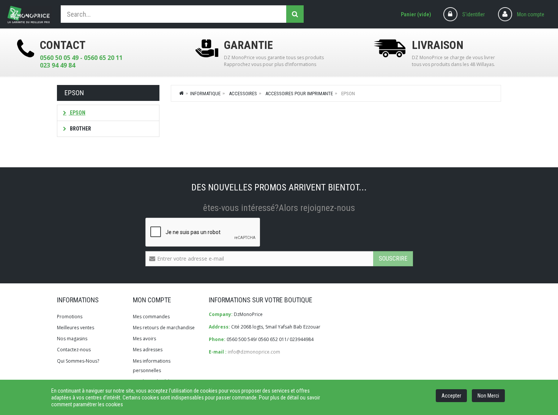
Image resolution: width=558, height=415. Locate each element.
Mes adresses (147, 349)
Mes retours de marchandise (164, 327)
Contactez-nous (74, 349)
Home (182, 93)
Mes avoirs (144, 338)
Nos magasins (72, 338)
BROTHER (80, 129)
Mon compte (530, 14)
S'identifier (473, 14)
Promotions (69, 316)
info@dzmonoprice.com (254, 352)
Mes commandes (151, 316)
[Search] (295, 14)
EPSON (77, 113)
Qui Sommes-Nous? (78, 361)
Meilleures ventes (75, 327)
